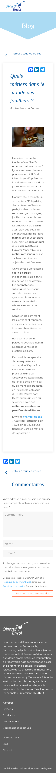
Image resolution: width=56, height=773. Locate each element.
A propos (8, 702)
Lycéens (8, 709)
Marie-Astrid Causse (27, 108)
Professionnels (11, 721)
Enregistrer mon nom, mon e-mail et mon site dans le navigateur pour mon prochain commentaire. (26, 567)
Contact (7, 750)
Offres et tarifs (11, 737)
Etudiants (9, 715)
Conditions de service (14, 586)
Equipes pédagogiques (17, 727)
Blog (5, 743)
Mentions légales (43, 768)
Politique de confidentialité (17, 582)
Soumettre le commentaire (32, 593)
